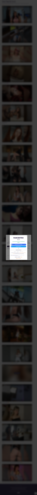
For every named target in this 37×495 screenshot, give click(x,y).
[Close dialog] (26, 235)
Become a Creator (18, 258)
